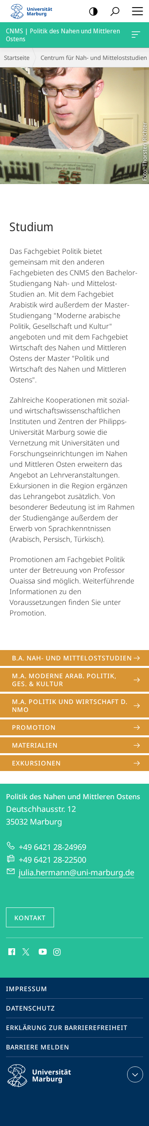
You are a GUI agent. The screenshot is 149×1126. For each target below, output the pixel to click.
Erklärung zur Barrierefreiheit (67, 1027)
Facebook (11, 952)
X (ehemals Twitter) (26, 951)
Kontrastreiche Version (93, 11)
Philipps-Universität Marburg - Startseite (34, 11)
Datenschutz (30, 1008)
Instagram (57, 952)
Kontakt (30, 917)
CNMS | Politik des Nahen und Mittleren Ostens (137, 35)
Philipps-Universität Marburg (53, 1088)
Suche (115, 11)
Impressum (26, 988)
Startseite (16, 57)
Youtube (42, 952)
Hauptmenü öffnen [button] (137, 11)
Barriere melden (37, 1047)
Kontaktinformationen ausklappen (135, 1074)
